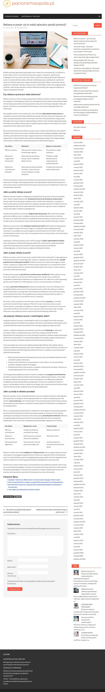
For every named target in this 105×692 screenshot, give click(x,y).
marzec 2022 (78, 173)
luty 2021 (77, 214)
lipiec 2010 (77, 531)
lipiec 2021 (77, 198)
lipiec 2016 (77, 307)
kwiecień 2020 (78, 245)
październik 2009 (79, 559)
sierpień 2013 (78, 416)
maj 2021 (77, 204)
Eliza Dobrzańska (22, 28)
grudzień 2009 (78, 553)
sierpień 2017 (78, 267)
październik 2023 (79, 145)
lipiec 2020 (77, 236)
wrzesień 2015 (78, 338)
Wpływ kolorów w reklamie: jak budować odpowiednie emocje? (89, 591)
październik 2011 (79, 484)
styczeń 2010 (78, 550)
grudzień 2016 (78, 292)
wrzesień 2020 (78, 229)
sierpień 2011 (78, 491)
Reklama (18, 496)
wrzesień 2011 (78, 487)
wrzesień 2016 (78, 301)
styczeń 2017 (78, 288)
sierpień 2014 (78, 379)
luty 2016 (77, 323)
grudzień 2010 (78, 515)
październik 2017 (79, 260)
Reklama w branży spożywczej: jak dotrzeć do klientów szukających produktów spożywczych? (18, 673)
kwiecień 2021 (78, 208)
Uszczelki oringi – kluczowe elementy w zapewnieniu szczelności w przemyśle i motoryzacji (86, 49)
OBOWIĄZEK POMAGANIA (12, 668)
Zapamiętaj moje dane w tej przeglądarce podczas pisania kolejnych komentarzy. (31, 582)
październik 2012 (79, 447)
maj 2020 (77, 242)
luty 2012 (77, 472)
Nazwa (10, 561)
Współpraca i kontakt (30, 16)
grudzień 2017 (78, 257)
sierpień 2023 (78, 152)
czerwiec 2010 (78, 534)
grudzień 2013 (78, 403)
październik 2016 (79, 298)
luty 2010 (77, 546)
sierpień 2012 (78, 453)
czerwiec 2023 (78, 158)
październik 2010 (79, 522)
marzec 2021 (78, 211)
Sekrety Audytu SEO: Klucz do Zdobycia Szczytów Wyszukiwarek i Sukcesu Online (86, 62)
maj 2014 (77, 388)
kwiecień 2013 (78, 428)
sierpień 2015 (78, 341)
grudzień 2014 (78, 366)
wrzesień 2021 (78, 192)
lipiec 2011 (77, 494)
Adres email (12, 567)
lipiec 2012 (77, 456)
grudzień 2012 (78, 441)
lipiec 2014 (77, 382)
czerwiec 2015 (78, 348)
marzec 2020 (78, 248)
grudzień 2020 (78, 220)
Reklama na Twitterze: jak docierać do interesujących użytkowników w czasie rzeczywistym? (86, 112)
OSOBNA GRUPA (87, 633)
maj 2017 (77, 276)
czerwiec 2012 (78, 459)
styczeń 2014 (78, 400)
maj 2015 (77, 351)
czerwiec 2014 (78, 385)
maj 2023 (77, 161)
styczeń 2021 (78, 217)
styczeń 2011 (78, 512)
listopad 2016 (78, 295)
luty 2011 (77, 509)
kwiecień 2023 (78, 164)
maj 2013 (77, 425)
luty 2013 (77, 435)
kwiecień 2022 (78, 170)
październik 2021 (79, 189)
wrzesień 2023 (78, 149)
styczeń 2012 (78, 475)
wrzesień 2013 (78, 413)
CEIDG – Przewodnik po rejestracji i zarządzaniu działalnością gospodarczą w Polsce (17, 681)
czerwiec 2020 (78, 239)
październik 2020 (79, 226)
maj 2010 (77, 537)
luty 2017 (77, 285)
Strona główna (11, 16)
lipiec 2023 (77, 155)
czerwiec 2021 (78, 201)
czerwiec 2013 (78, 422)
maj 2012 (77, 463)
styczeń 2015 (78, 363)
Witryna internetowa (11, 574)
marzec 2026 (78, 142)
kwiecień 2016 (78, 316)
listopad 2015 (78, 332)
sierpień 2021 (78, 195)
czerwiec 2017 (78, 273)
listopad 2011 (78, 481)
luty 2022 (77, 177)
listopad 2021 (78, 186)
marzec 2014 (78, 394)
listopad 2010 (78, 519)
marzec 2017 (78, 282)
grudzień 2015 (78, 329)
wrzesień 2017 (78, 264)
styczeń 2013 (78, 438)
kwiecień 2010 (78, 540)
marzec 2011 (78, 506)
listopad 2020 (78, 223)
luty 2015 (77, 360)
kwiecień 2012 (78, 466)
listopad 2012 (78, 444)
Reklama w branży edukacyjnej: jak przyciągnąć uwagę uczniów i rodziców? (85, 98)
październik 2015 (79, 335)
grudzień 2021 (78, 183)
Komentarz (12, 533)
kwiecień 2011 (78, 503)
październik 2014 (79, 372)
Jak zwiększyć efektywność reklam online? (24, 490)
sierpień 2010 (78, 528)
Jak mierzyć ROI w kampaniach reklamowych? (87, 619)
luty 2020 (77, 251)
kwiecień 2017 (78, 279)
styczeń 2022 (78, 180)
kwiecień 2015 (78, 354)
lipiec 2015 (77, 344)
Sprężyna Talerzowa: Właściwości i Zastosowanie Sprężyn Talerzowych (34, 480)
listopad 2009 (78, 556)
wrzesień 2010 (78, 525)
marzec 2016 (78, 320)
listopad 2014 (78, 369)
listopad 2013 (78, 407)
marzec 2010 (78, 543)
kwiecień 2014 (78, 391)
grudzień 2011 (78, 478)
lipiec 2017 (77, 270)
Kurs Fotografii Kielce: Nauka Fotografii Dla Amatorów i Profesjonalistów (35, 482)
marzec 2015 (78, 357)
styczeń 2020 (78, 254)
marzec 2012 (78, 469)
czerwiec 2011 (78, 497)
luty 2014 (77, 397)
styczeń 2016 (78, 326)
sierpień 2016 (78, 304)
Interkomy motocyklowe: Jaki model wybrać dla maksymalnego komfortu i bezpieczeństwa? (86, 70)
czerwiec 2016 (78, 310)
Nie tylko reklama (80, 127)
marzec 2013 (78, 432)
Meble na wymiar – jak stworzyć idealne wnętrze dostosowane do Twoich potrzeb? (85, 41)
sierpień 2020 (78, 233)
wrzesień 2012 (78, 450)
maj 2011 (77, 500)
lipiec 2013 (77, 419)
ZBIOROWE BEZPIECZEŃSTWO (14, 659)
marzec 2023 (78, 167)
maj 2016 (77, 313)
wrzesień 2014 (78, 376)
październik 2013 (79, 410)
